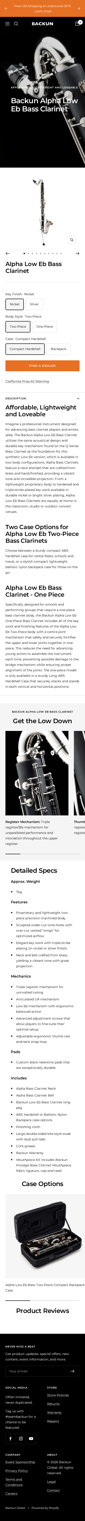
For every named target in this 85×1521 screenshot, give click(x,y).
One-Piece (44, 326)
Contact (53, 1490)
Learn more (43, 11)
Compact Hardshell (25, 349)
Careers (11, 1494)
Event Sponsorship (20, 1462)
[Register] (73, 1371)
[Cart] (77, 24)
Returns (53, 1404)
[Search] (16, 24)
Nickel (14, 304)
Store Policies (58, 1395)
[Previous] (7, 253)
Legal (51, 1482)
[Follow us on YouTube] (31, 1439)
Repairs (53, 1421)
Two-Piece (18, 326)
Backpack (58, 349)
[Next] (78, 253)
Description (15, 398)
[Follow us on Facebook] (10, 1439)
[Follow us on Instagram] (21, 1439)
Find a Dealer (42, 365)
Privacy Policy (16, 1471)
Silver (34, 304)
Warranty (54, 1412)
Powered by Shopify (45, 1508)
